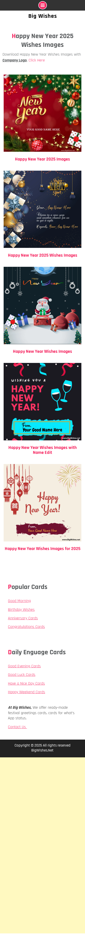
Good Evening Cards (24, 666)
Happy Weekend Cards (26, 692)
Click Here (37, 60)
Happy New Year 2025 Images (42, 159)
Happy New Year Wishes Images (42, 351)
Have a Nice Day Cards (26, 683)
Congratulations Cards (26, 626)
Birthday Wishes (21, 609)
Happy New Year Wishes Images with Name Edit (42, 450)
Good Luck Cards (21, 674)
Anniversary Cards (23, 618)
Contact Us (17, 726)
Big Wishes (42, 16)
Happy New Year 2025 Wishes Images (42, 255)
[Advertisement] (42, 801)
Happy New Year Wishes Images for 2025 (42, 549)
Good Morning (19, 600)
